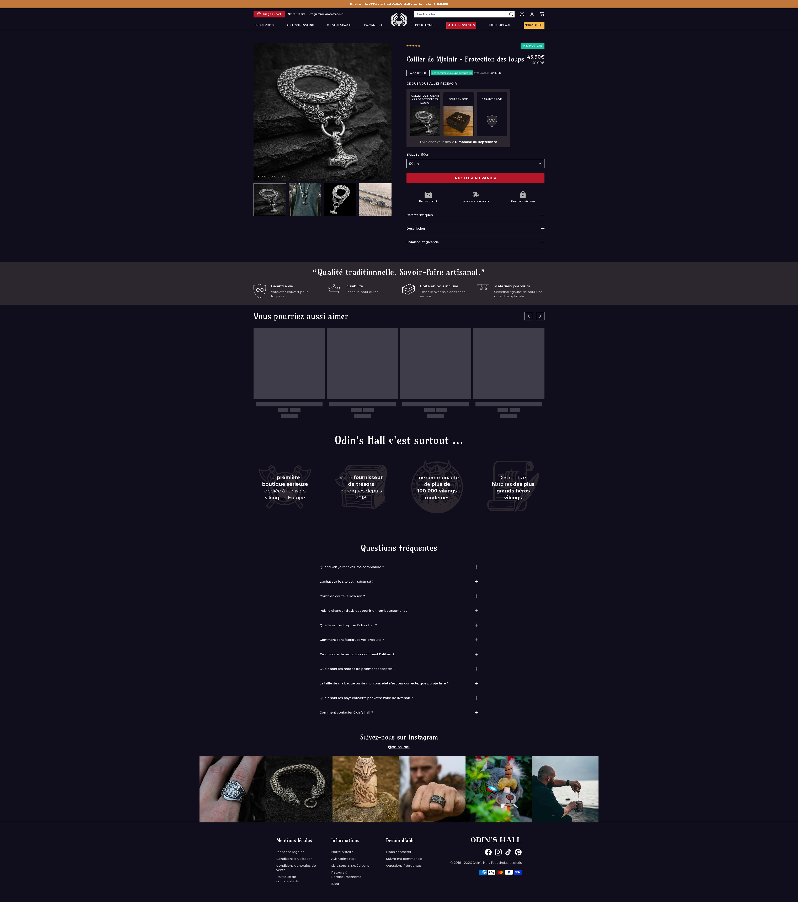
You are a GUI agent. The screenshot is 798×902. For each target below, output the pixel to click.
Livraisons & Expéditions (350, 866)
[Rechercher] (511, 14)
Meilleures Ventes (461, 25)
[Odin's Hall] (399, 19)
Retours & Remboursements (346, 874)
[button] (413, 46)
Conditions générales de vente (296, 868)
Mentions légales (290, 852)
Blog (335, 884)
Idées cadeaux (499, 25)
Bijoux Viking (264, 25)
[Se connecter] (532, 14)
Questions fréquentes (404, 866)
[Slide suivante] (540, 316)
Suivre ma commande (404, 859)
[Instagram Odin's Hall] (498, 852)
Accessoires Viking (300, 25)
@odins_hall (399, 747)
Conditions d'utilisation (294, 859)
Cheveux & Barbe (339, 25)
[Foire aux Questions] (522, 14)
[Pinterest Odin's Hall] (518, 852)
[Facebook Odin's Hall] (488, 852)
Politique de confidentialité (287, 879)
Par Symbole (373, 25)
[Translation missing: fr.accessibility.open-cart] (541, 14)
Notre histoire (342, 852)
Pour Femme (424, 25)
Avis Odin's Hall (343, 859)
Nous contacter (398, 852)
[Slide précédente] (529, 316)
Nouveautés (534, 25)
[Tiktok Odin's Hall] (508, 852)
